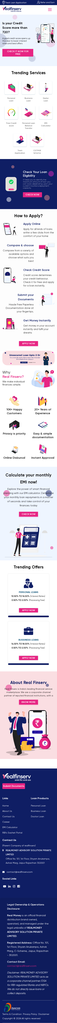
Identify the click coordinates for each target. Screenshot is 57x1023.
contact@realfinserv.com (21, 965)
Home (5, 805)
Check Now (32, 194)
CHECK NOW (28, 514)
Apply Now (28, 343)
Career (6, 822)
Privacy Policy (30, 1014)
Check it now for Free (17, 52)
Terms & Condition (12, 1014)
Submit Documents (13, 786)
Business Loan (38, 811)
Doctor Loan (37, 816)
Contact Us (8, 816)
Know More (28, 702)
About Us (7, 811)
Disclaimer (43, 1014)
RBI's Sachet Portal (12, 832)
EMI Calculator (9, 827)
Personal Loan (38, 805)
